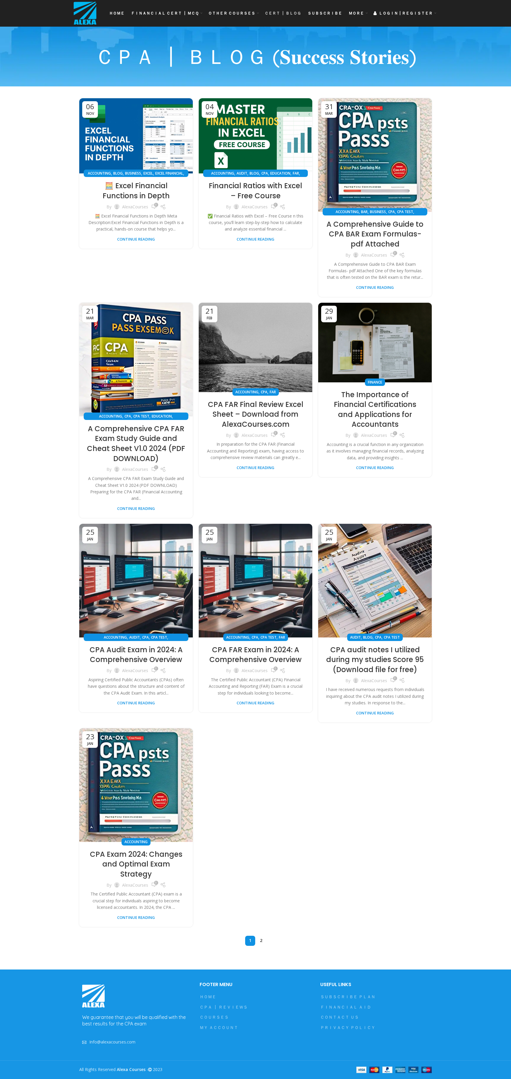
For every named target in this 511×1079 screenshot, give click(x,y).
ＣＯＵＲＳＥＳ (214, 1017)
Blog (118, 173)
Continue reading (136, 239)
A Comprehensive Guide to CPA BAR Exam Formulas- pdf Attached (374, 234)
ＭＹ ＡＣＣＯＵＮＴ (219, 1027)
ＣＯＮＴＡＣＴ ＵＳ (339, 1017)
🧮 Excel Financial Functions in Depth (136, 191)
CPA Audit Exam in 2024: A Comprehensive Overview (136, 655)
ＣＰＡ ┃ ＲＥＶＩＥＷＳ (224, 1007)
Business (133, 173)
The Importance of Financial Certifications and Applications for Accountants (375, 409)
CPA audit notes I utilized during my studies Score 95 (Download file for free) (375, 659)
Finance (375, 382)
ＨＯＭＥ (208, 996)
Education (280, 173)
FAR (296, 173)
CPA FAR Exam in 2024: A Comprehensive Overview (255, 655)
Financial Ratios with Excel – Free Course (255, 191)
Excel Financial (169, 173)
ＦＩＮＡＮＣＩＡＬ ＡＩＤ (345, 1007)
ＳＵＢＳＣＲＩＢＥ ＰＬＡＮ (347, 996)
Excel (148, 173)
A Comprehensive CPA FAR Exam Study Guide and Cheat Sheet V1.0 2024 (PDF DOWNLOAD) (136, 443)
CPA (264, 173)
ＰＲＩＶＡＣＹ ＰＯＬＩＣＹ (347, 1027)
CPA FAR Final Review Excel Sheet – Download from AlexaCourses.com (255, 414)
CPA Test (405, 211)
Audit (242, 173)
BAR (364, 211)
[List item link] (135, 1042)
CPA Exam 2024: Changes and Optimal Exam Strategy (136, 864)
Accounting (99, 173)
